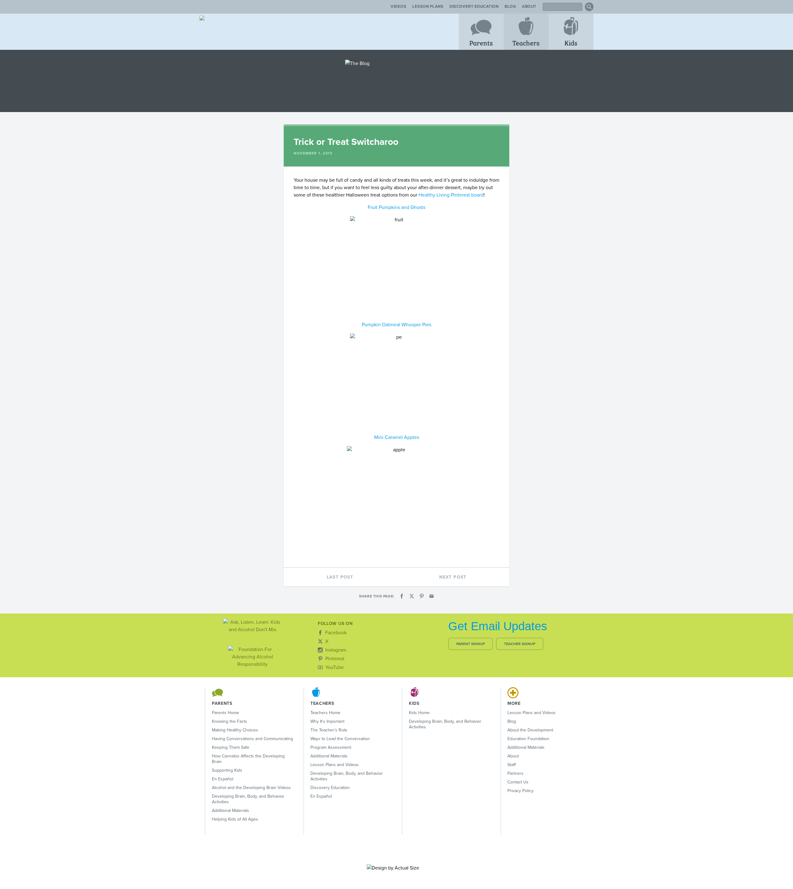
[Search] (589, 6)
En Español (222, 779)
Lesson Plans (427, 6)
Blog (510, 6)
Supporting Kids (227, 770)
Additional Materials (230, 810)
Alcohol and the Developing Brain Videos (251, 787)
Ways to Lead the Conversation (340, 738)
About (529, 6)
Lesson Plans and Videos (334, 764)
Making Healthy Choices (235, 730)
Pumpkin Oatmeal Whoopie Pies (396, 325)
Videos (398, 6)
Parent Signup (470, 644)
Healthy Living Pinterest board (451, 195)
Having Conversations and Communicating (252, 738)
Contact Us (517, 782)
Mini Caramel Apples (396, 437)
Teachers (526, 42)
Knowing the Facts (229, 721)
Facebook (336, 633)
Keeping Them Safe (230, 747)
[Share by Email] (431, 596)
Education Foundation (528, 738)
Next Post (453, 577)
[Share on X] (411, 596)
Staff (511, 764)
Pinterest (334, 659)
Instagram (335, 650)
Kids (570, 42)
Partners (515, 773)
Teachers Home (325, 712)
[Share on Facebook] (401, 596)
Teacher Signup (519, 644)
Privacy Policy (520, 790)
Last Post (340, 577)
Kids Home (419, 712)
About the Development (530, 730)
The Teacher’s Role (328, 730)
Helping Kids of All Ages (235, 819)
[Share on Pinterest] (421, 596)
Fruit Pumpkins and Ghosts (396, 207)
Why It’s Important (327, 721)
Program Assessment (330, 747)
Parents (481, 42)
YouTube (334, 667)
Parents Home (225, 712)
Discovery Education (473, 6)
